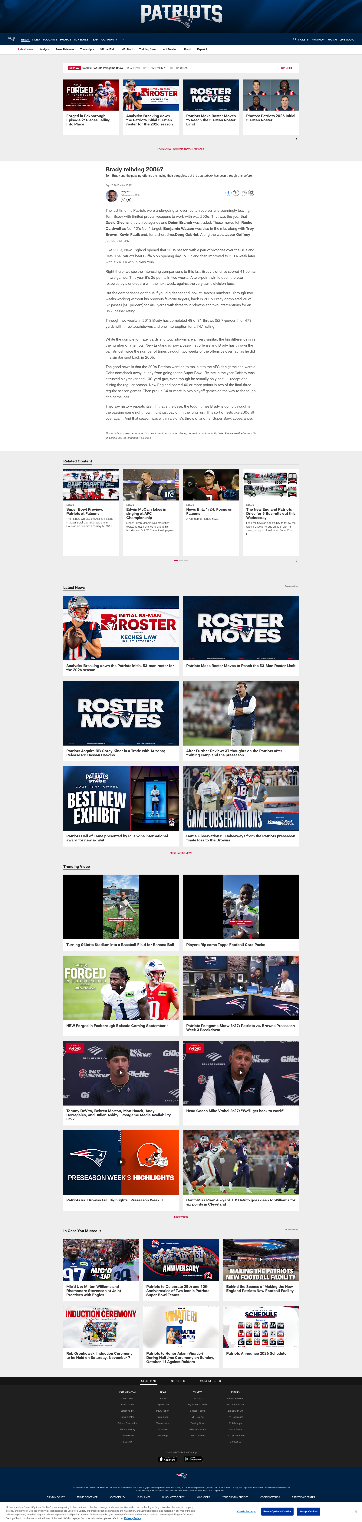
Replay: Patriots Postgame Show (102, 68)
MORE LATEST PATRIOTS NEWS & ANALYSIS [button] (181, 148)
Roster (163, 1398)
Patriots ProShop (235, 1398)
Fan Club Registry (235, 1404)
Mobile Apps (235, 1423)
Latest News (127, 1398)
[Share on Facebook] (228, 194)
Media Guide (235, 1429)
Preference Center (303, 1497)
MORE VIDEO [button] (181, 1217)
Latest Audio (127, 1410)
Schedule (162, 1429)
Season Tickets (197, 1410)
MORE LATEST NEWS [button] (181, 853)
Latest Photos (127, 1417)
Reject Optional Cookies (277, 1511)
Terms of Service (87, 1497)
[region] (181, 1512)
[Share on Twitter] (236, 194)
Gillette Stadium (197, 1429)
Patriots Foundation (127, 1423)
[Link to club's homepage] (10, 39)
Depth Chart (163, 1404)
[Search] (294, 39)
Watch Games (198, 1435)
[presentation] (297, 140)
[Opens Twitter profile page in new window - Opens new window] (123, 200)
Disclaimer (143, 1497)
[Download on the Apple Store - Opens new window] (167, 1459)
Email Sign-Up (235, 1410)
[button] (170, 139)
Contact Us (235, 1441)
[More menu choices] (122, 39)
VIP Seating (198, 1417)
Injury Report (162, 1410)
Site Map (127, 1441)
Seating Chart (198, 1423)
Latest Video (127, 1404)
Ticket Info (198, 1398)
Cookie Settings (270, 1497)
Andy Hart (126, 191)
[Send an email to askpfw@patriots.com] (129, 200)
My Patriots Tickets (197, 1404)
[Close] (356, 1511)
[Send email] (244, 194)
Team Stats (162, 1417)
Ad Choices (203, 1497)
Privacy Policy (56, 1497)
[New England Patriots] (181, 1476)
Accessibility (117, 1497)
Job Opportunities (235, 1435)
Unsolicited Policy (173, 1497)
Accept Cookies (308, 1511)
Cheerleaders (127, 1435)
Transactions (162, 1423)
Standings (163, 1435)
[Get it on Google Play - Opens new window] (193, 1460)
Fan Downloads (235, 1417)
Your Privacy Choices (235, 1497)
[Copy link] (251, 193)
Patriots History (127, 1429)
